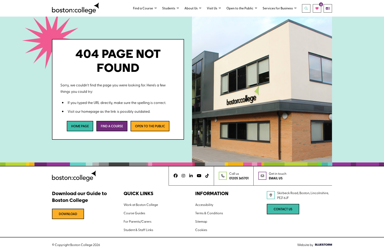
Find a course (112, 126)
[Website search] (306, 8)
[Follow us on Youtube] (199, 176)
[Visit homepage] (75, 8)
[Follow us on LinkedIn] (191, 176)
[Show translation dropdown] (328, 8)
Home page (80, 126)
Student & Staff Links (138, 229)
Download (68, 213)
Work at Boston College (141, 204)
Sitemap (201, 221)
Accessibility (204, 204)
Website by (305, 244)
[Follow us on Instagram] (183, 176)
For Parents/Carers (137, 221)
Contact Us (283, 209)
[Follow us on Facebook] (176, 176)
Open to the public (150, 126)
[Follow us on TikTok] (207, 176)
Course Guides (134, 213)
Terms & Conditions (209, 213)
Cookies (201, 229)
